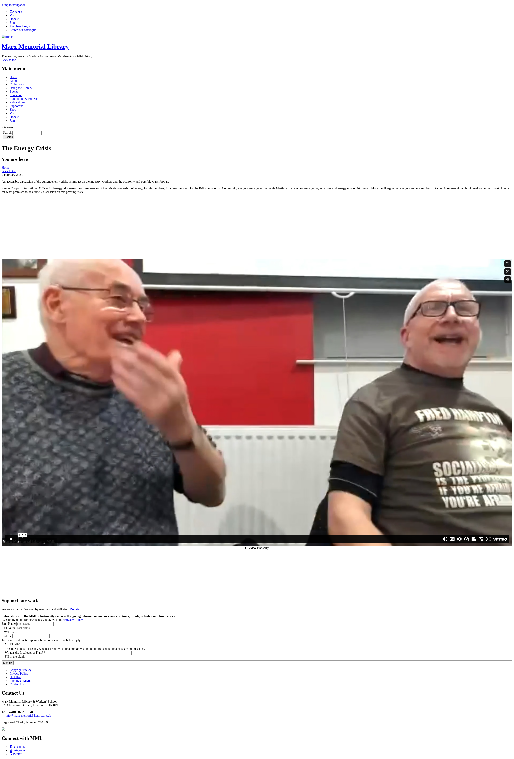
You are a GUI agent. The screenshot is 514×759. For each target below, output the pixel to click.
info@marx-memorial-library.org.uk (28, 715)
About (14, 80)
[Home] (7, 36)
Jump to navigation (14, 5)
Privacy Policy (73, 619)
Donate (14, 19)
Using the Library (21, 88)
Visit (12, 15)
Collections (17, 84)
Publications (17, 102)
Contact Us (17, 684)
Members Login (20, 26)
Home (13, 77)
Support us (16, 106)
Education (16, 95)
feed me (7, 636)
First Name (9, 623)
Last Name (9, 627)
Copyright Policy (20, 670)
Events (14, 91)
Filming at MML (20, 680)
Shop (13, 109)
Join (12, 22)
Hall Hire (15, 677)
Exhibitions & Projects (24, 98)
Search (7, 132)
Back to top (9, 60)
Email (6, 632)
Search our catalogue (23, 30)
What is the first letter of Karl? (25, 652)
